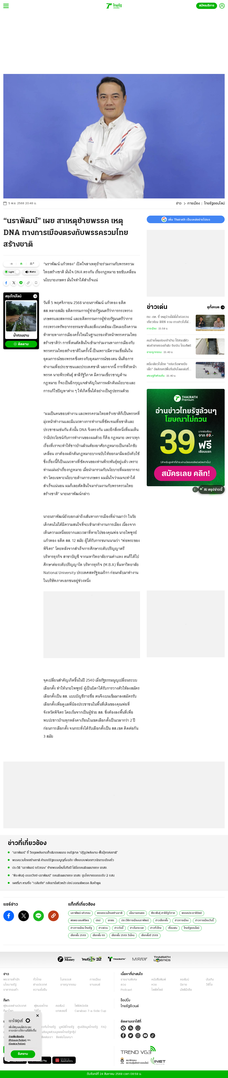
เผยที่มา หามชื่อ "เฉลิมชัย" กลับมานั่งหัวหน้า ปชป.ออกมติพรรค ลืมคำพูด (56, 883)
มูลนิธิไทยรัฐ (66, 1027)
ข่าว (178, 203)
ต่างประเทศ (40, 984)
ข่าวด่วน (103, 928)
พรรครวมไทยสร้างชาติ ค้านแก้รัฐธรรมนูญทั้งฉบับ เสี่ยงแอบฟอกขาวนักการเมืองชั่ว (63, 860)
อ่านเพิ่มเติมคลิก (17, 1038)
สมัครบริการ (206, 5)
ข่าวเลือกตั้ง (161, 920)
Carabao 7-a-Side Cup (90, 1011)
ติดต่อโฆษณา (64, 1037)
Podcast (126, 990)
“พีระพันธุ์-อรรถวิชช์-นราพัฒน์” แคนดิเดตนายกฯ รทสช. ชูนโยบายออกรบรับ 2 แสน (63, 875)
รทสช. (111, 920)
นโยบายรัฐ (9, 984)
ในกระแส (65, 979)
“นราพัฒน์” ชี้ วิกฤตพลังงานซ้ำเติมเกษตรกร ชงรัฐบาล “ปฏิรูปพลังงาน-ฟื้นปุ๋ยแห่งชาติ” (65, 852)
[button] (6, 283)
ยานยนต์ (95, 984)
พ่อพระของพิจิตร (80, 920)
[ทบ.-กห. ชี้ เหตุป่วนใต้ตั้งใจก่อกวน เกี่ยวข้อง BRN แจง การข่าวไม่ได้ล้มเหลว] (210, 323)
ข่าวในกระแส (137, 928)
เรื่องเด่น (172, 928)
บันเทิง (210, 979)
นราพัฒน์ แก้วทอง (80, 913)
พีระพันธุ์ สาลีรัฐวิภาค (163, 913)
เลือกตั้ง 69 (99, 935)
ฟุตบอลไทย (41, 1006)
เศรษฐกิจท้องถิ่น (156, 376)
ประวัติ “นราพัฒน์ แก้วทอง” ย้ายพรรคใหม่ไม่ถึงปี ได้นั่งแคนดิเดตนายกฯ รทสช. (59, 868)
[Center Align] (37, 1015)
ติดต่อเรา (47, 1037)
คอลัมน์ (184, 979)
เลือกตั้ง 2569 (78, 935)
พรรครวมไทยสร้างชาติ (109, 913)
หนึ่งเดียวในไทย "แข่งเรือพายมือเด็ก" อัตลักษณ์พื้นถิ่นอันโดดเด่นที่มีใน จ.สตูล (169, 367)
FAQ (103, 1027)
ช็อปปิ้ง (125, 1000)
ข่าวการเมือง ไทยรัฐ (81, 928)
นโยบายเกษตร (137, 913)
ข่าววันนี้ (118, 928)
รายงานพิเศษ (129, 979)
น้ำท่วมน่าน (21, 335)
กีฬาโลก (8, 1011)
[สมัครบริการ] (186, 437)
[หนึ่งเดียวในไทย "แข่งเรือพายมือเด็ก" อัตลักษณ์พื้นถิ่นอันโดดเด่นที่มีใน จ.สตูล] (210, 370)
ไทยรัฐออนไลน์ (191, 928)
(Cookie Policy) (17, 1044)
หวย (154, 984)
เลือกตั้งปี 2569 (149, 935)
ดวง (123, 984)
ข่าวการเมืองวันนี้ (204, 920)
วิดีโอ (209, 984)
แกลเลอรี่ (61, 1011)
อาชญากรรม (154, 352)
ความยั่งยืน (40, 990)
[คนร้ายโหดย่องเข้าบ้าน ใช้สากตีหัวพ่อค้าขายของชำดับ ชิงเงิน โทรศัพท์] (210, 346)
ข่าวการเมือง (182, 920)
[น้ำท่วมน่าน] (21, 316)
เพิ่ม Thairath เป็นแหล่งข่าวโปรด (189, 219)
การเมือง (193, 203)
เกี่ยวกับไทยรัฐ (47, 1027)
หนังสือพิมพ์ (158, 979)
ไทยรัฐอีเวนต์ (130, 1006)
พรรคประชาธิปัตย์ (192, 913)
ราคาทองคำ (10, 990)
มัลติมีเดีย (186, 990)
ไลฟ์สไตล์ (157, 990)
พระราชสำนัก (11, 979)
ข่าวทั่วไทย (155, 928)
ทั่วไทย (37, 979)
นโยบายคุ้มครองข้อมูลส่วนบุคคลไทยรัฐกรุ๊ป (49, 1032)
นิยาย (183, 984)
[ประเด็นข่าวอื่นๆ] (35, 296)
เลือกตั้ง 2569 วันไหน (123, 935)
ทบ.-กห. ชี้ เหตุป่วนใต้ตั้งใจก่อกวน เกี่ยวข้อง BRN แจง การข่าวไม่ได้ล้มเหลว (169, 320)
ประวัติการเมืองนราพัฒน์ (135, 920)
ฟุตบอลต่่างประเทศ (14, 1006)
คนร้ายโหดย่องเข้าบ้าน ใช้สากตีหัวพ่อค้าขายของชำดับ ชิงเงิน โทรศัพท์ (169, 343)
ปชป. (98, 920)
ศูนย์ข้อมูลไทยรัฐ (87, 1027)
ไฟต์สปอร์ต (81, 1006)
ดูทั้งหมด (213, 307)
